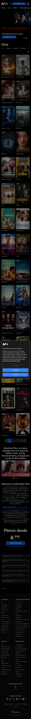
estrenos (19, 492)
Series (3, 8)
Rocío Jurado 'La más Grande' (22, 623)
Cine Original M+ (5, 604)
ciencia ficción (24, 509)
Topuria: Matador (5, 663)
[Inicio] (4, 3)
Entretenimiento (5, 630)
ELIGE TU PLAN (15, 543)
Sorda (17, 256)
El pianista (19, 333)
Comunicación (19, 676)
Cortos (2, 613)
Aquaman (19, 307)
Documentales (4, 627)
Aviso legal (18, 704)
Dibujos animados (19, 630)
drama (4, 509)
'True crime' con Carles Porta (22, 625)
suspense (10, 509)
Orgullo (3, 632)
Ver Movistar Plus (19, 644)
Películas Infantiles (5, 617)
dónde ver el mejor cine (15, 519)
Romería (3, 307)
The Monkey (19, 410)
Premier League (5, 651)
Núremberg (19, 102)
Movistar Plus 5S (19, 636)
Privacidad (24, 704)
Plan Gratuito (18, 665)
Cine (9, 8)
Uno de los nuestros (7, 333)
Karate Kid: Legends (22, 435)
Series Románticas (5, 623)
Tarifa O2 (18, 671)
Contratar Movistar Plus (21, 655)
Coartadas (4, 230)
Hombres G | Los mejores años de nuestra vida (22, 620)
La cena (18, 179)
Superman (4, 256)
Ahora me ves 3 (5, 128)
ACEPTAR (15, 374)
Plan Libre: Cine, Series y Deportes (21, 658)
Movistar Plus (15, 524)
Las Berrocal (18, 617)
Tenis (2, 659)
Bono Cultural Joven (20, 669)
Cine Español (4, 607)
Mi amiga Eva (5, 435)
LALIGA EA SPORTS (5, 648)
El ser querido (19, 602)
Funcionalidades (19, 646)
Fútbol (15, 8)
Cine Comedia (4, 609)
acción (19, 507)
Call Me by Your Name (22, 384)
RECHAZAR (15, 370)
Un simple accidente (22, 282)
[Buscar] (10, 4)
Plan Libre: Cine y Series (21, 661)
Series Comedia (4, 625)
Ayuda (15, 689)
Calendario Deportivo (6, 669)
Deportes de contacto (6, 665)
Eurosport (3, 667)
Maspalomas (5, 282)
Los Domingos (20, 154)
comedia (25, 507)
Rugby (2, 661)
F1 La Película (20, 77)
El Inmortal (18, 615)
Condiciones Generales (21, 651)
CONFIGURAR (15, 365)
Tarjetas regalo (19, 674)
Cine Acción (4, 611)
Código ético (18, 653)
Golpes (18, 205)
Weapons (4, 154)
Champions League (5, 646)
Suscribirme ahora (19, 3)
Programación (4, 674)
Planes (17, 663)
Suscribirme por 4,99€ (9, 37)
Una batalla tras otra (7, 77)
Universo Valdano (5, 655)
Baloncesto (3, 657)
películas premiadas (8, 495)
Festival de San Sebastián (21, 627)
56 (21, 440)
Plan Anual (18, 667)
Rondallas (19, 128)
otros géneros (22, 510)
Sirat (2, 205)
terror (16, 509)
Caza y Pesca (18, 634)
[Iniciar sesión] (28, 3)
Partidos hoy (4, 671)
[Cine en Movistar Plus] (15, 468)
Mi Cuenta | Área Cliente (21, 648)
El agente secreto (6, 102)
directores (18, 499)
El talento (4, 410)
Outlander (18, 609)
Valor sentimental (6, 179)
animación (7, 510)
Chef (2, 384)
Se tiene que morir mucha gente (21, 612)
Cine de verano (4, 615)
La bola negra (19, 604)
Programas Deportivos (20, 632)
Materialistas (20, 230)
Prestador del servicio (9, 704)
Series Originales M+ (5, 621)
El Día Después (4, 653)
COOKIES (15, 706)
